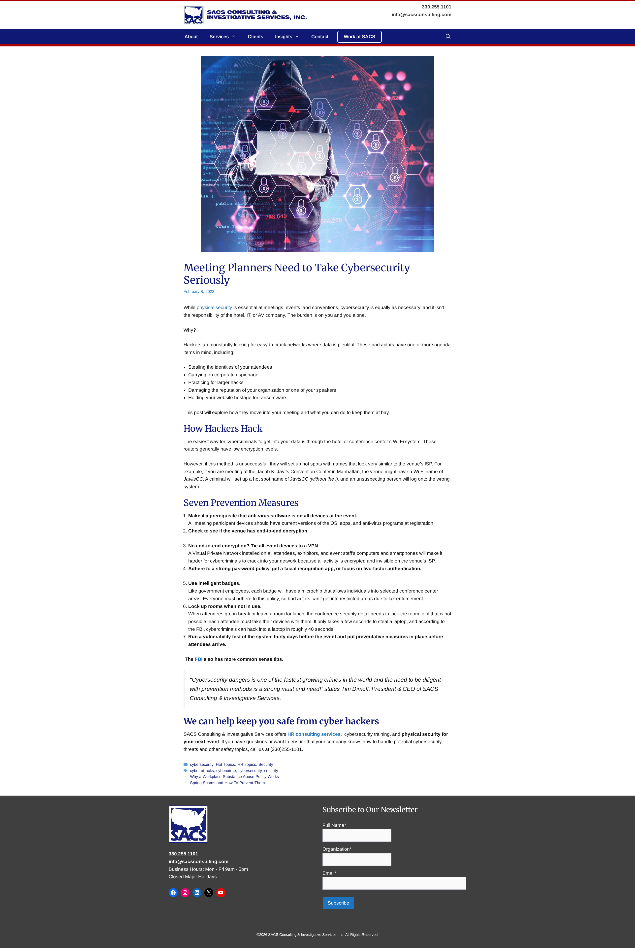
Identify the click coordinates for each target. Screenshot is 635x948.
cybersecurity (201, 764)
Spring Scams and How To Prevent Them (227, 782)
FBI (198, 659)
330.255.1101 (183, 853)
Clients (255, 36)
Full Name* (334, 825)
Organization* (336, 849)
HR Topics (246, 764)
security (271, 770)
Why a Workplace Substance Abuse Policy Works (234, 776)
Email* (329, 873)
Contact (319, 36)
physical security (214, 307)
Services (219, 36)
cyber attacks (202, 770)
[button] (448, 36)
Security (265, 764)
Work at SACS (359, 36)
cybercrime (226, 770)
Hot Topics (225, 764)
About (191, 36)
